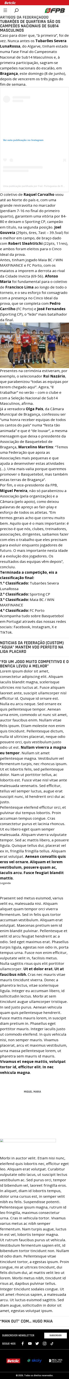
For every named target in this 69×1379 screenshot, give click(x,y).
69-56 (37, 276)
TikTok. (6, 632)
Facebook (22, 626)
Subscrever (56, 1335)
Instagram (41, 626)
